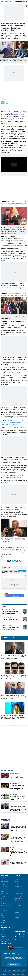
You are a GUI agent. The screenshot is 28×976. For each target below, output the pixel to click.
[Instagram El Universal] (20, 937)
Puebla (16, 881)
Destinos (3, 922)
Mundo (2, 99)
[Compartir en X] (10, 561)
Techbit (2, 917)
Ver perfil (8, 103)
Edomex (17, 877)
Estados (3, 896)
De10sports (17, 908)
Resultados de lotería (18, 920)
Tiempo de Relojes (5, 939)
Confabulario (4, 910)
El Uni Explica (4, 886)
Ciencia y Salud (4, 913)
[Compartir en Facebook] (8, 561)
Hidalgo (16, 882)
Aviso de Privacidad (15, 959)
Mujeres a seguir (5, 881)
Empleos (17, 900)
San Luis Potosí (18, 886)
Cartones (3, 901)
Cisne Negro (4, 941)
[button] (18, 1)
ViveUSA (17, 912)
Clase (2, 929)
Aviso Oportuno (18, 898)
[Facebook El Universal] (19, 934)
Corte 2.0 (3, 879)
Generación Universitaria (18, 904)
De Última (3, 934)
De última (3, 920)
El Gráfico (17, 907)
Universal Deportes (5, 905)
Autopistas (3, 924)
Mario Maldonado (7, 625)
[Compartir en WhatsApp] (13, 561)
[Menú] (26, 1)
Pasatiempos (18, 915)
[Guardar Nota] (20, 561)
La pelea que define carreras (11, 619)
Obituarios (17, 902)
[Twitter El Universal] (24, 934)
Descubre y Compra (19, 895)
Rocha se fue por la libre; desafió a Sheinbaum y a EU (10, 628)
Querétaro (17, 884)
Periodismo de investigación (4, 883)
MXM (2, 915)
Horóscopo (17, 917)
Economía (3, 903)
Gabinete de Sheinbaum (4, 889)
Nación (2, 877)
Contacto (14, 968)
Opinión (5, 606)
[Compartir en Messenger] (15, 561)
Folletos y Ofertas (19, 896)
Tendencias (3, 912)
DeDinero (17, 910)
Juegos (16, 913)
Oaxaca (16, 879)
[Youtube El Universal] (16, 937)
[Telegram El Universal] (15, 934)
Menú (2, 918)
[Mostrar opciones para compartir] (27, 6)
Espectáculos (4, 906)
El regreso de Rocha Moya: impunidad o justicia (11, 612)
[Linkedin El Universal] (15, 939)
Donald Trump (4, 893)
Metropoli (3, 894)
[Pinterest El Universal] (24, 937)
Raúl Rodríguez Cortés (8, 609)
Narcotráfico (4, 898)
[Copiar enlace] (17, 561)
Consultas (3, 925)
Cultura (2, 908)
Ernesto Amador (6, 617)
